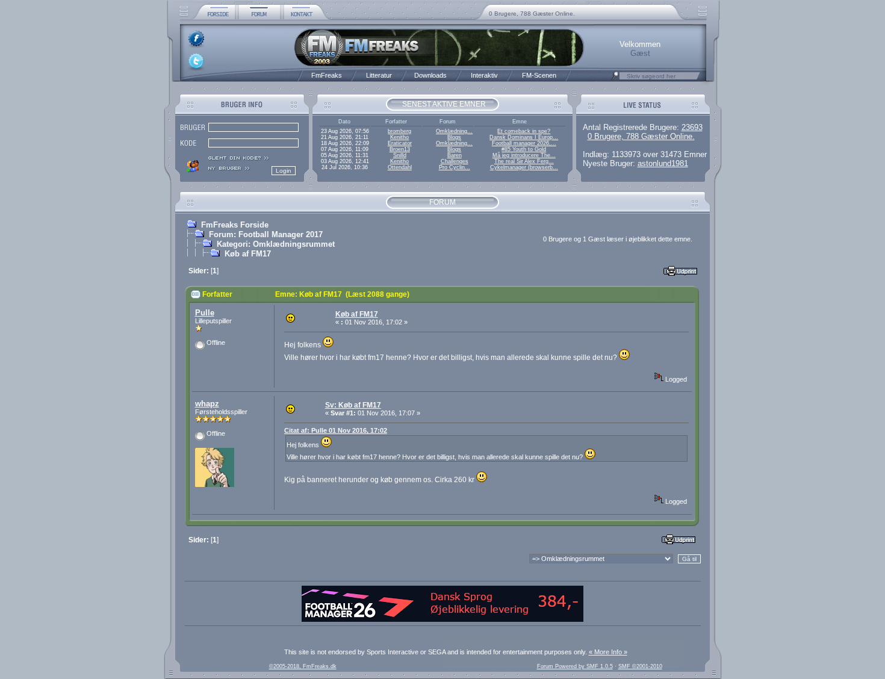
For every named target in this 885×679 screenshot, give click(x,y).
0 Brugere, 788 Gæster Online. (532, 13)
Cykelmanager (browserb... (524, 167)
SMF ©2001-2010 (640, 666)
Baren (454, 155)
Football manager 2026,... (524, 143)
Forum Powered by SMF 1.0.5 (575, 666)
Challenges (454, 161)
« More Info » (608, 652)
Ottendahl (400, 167)
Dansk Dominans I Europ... (523, 137)
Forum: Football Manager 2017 (266, 234)
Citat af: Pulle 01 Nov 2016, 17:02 (335, 430)
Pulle (204, 312)
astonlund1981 (663, 163)
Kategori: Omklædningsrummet (276, 244)
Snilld (399, 155)
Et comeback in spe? (523, 131)
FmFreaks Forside (235, 224)
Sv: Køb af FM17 (353, 405)
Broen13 (400, 149)
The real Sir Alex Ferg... (524, 161)
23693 (692, 127)
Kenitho (399, 137)
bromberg (399, 131)
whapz (207, 403)
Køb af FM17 (248, 253)
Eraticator (400, 143)
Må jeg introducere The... (524, 155)
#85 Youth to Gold (524, 149)
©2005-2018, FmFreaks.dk (303, 666)
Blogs (454, 137)
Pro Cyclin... (454, 167)
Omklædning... (454, 131)
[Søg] (615, 79)
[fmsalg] (442, 619)
